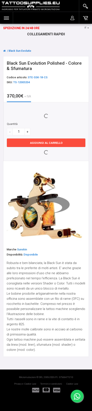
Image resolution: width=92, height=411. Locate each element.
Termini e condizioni (51, 383)
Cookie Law (72, 383)
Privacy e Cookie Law (25, 383)
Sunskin (22, 249)
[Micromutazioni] (30, 5)
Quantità (12, 124)
